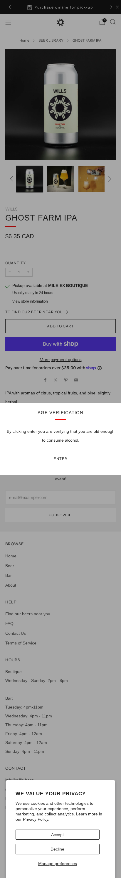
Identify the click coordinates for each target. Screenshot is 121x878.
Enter (60, 458)
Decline (57, 849)
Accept (57, 834)
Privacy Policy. (36, 819)
